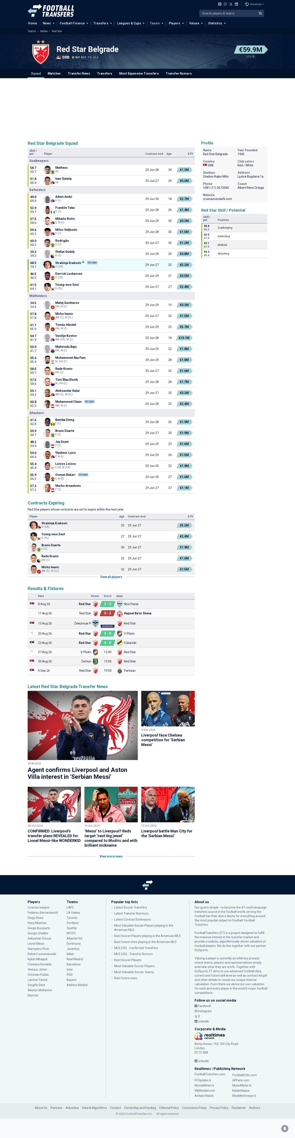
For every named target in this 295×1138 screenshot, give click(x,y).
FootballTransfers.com (210, 1074)
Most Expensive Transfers (139, 73)
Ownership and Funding (140, 1108)
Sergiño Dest (36, 985)
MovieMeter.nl (204, 1085)
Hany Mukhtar (37, 923)
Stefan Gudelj (65, 251)
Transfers (101, 23)
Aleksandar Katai (67, 390)
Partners (56, 1108)
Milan (70, 954)
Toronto (72, 917)
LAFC (70, 907)
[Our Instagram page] (224, 4)
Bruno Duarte (64, 430)
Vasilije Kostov (66, 335)
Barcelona (74, 964)
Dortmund (74, 943)
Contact (115, 1108)
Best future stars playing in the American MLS (145, 942)
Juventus (73, 949)
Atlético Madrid (77, 985)
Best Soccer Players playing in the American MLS (147, 936)
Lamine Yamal (37, 980)
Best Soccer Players (127, 960)
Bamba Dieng (64, 419)
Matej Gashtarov (67, 302)
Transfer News (79, 73)
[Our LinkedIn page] (235, 4)
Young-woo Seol (67, 284)
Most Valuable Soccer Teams (134, 972)
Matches (54, 73)
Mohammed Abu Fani (70, 357)
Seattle (72, 928)
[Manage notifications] (284, 1128)
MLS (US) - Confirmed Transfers (136, 948)
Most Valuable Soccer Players (134, 966)
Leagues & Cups (129, 23)
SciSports (201, 950)
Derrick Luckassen (68, 273)
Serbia (44, 31)
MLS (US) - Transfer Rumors (133, 954)
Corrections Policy (194, 1108)
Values (194, 23)
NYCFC (71, 933)
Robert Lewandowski (42, 954)
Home (32, 23)
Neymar (33, 995)
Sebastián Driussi (40, 938)
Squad (36, 73)
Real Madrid (75, 959)
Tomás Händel (65, 324)
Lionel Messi (36, 943)
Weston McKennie (40, 990)
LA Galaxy (73, 912)
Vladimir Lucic (65, 452)
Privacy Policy (219, 1108)
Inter (70, 969)
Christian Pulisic (38, 974)
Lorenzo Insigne (38, 907)
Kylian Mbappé (38, 959)
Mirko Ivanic (64, 313)
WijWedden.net (205, 1090)
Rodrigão (62, 240)
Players (174, 23)
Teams (155, 23)
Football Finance (72, 23)
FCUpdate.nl (203, 1080)
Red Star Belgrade (88, 49)
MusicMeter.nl (241, 1085)
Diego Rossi (35, 917)
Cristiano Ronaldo (40, 964)
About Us (41, 1108)
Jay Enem (62, 441)
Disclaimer (239, 1108)
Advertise (72, 1108)
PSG (70, 974)
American (256, 4)
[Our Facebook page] (219, 4)
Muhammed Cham (68, 401)
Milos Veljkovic (66, 229)
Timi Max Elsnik (66, 379)
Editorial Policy (169, 1108)
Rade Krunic (64, 368)
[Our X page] (230, 4)
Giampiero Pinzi (38, 949)
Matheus (61, 167)
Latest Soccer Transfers (130, 907)
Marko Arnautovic (68, 485)
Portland (72, 923)
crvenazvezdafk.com (217, 199)
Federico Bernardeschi (43, 912)
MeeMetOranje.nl (244, 1095)
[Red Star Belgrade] (41, 52)
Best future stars (125, 978)
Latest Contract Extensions (132, 919)
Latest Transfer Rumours (131, 913)
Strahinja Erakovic (68, 262)
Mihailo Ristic (65, 218)
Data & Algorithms (94, 1108)
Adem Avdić (63, 196)
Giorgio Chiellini (38, 933)
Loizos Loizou (65, 463)
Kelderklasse (241, 1090)
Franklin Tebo (65, 207)
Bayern (71, 980)
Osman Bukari (65, 474)
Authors (254, 1108)
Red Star (57, 31)
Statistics (215, 23)
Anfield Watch (204, 1095)
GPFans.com (240, 1080)
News (47, 23)
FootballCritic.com (244, 1075)
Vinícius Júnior (37, 969)
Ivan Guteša (63, 178)
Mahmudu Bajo (66, 346)
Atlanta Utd (74, 938)
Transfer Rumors (179, 73)
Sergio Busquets (39, 928)
